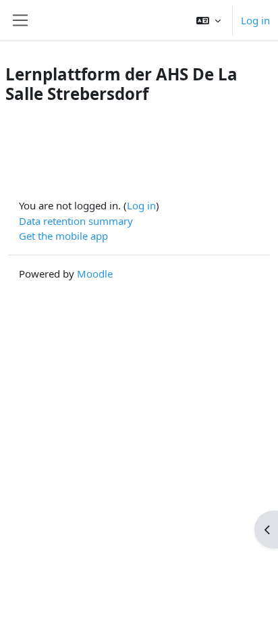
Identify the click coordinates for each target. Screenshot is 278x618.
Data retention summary (76, 221)
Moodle (95, 273)
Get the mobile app (63, 235)
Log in (255, 20)
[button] (208, 20)
